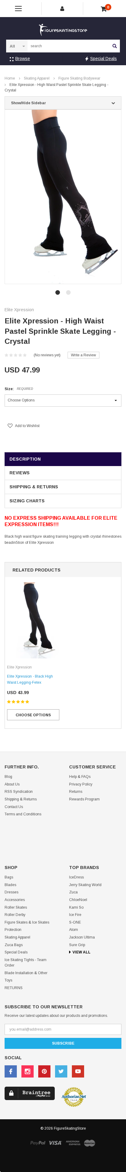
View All (81, 952)
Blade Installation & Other (26, 973)
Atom (73, 930)
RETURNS (14, 988)
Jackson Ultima (82, 937)
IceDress (76, 877)
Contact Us (14, 807)
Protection (13, 930)
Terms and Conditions (23, 814)
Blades (10, 885)
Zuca (73, 892)
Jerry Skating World (85, 885)
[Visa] (55, 1143)
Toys (8, 980)
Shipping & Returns (33, 486)
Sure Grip (77, 945)
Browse (22, 58)
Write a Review (83, 355)
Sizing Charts (27, 500)
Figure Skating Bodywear (79, 78)
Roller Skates (16, 907)
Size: (19, 389)
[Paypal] (37, 1143)
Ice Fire (75, 915)
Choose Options (33, 715)
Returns (75, 791)
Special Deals (103, 58)
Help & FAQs (80, 777)
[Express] (73, 1143)
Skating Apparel (37, 78)
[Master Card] (89, 1143)
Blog (8, 777)
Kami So (76, 907)
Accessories (15, 900)
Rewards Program (84, 799)
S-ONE (75, 922)
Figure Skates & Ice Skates (27, 922)
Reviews (19, 472)
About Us (12, 784)
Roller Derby (15, 915)
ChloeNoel (78, 900)
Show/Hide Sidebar (28, 103)
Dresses (11, 892)
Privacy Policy (80, 784)
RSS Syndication (19, 791)
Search (114, 46)
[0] (104, 9)
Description (25, 459)
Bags (9, 877)
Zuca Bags (14, 945)
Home (10, 78)
